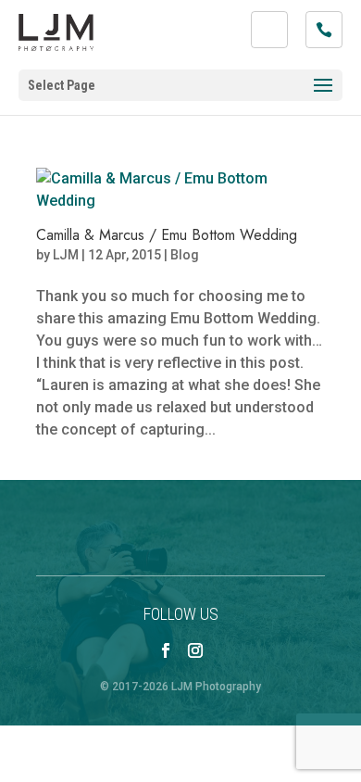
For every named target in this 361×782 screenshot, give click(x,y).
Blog (184, 254)
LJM (66, 254)
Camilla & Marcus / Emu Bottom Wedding (166, 235)
